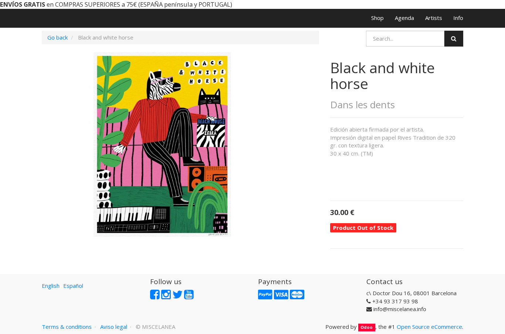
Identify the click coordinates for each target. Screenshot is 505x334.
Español (73, 285)
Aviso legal (113, 326)
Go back (57, 37)
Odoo (366, 327)
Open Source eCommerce (429, 326)
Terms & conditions (67, 326)
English (51, 285)
